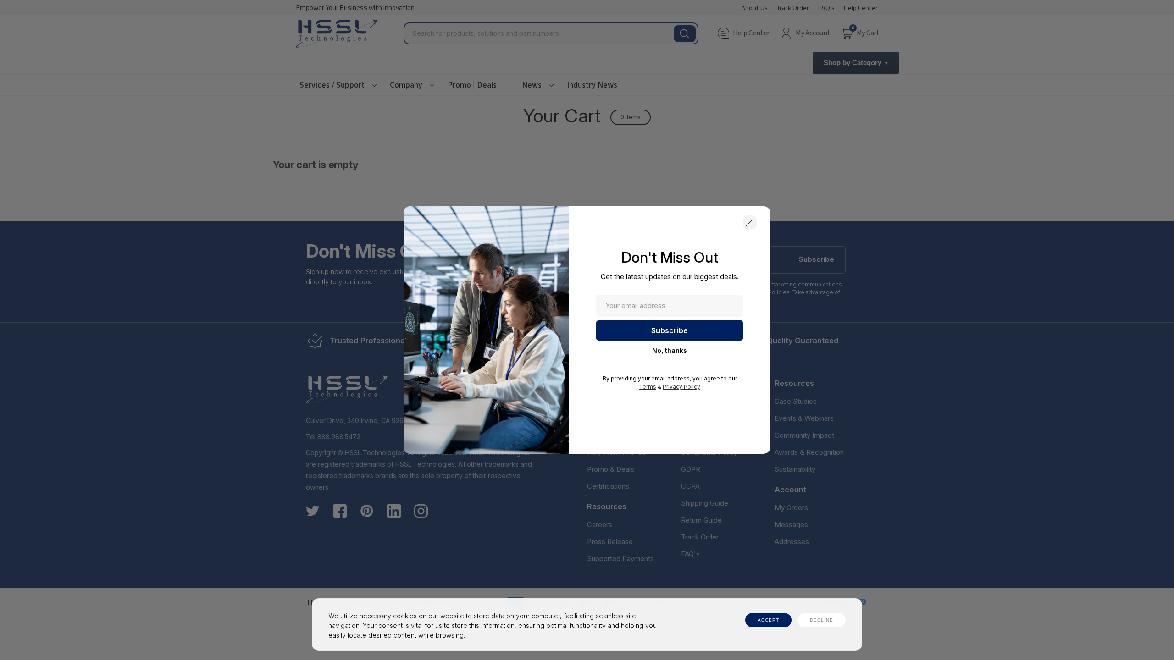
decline (821, 619)
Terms (647, 386)
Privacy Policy (681, 386)
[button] (750, 222)
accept (768, 619)
